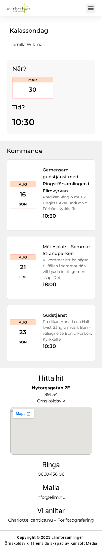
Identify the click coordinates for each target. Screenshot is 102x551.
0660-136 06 (51, 474)
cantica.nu (41, 520)
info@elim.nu (51, 497)
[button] (90, 8)
